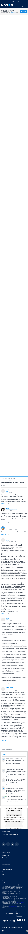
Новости (20, 1)
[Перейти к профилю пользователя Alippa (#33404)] (3, 528)
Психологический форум (6, 480)
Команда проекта (7, 869)
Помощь (4, 874)
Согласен (23, 11)
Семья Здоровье (11, 478)
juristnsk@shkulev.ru (19, 904)
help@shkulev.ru (13, 906)
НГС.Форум (3, 478)
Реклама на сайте (6, 867)
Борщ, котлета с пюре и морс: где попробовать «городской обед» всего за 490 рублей (15, 780)
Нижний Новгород (7, 857)
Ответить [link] (3, 503)
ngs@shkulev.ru (20, 902)
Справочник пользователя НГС (10, 834)
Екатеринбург (5, 855)
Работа (13, 1)
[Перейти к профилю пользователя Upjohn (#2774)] (3, 509)
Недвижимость (5, 1)
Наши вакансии (6, 872)
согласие (13, 12)
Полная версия (6, 831)
